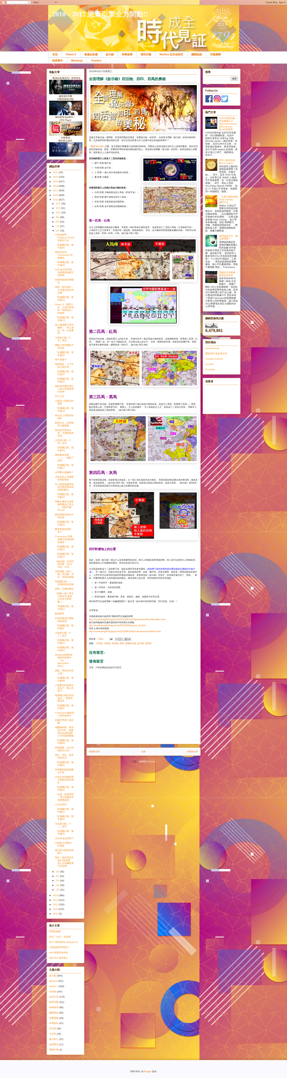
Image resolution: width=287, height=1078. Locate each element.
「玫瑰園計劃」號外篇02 (64, 817)
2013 (56, 900)
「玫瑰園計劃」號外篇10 (64, 641)
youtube (209, 364)
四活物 (115, 643)
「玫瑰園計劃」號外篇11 (64, 627)
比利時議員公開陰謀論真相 (64, 619)
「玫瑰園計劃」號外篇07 (64, 707)
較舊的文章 (192, 751)
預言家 (52, 1028)
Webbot (53, 981)
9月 (58, 217)
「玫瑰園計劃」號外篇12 (64, 607)
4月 (58, 876)
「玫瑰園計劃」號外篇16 (64, 495)
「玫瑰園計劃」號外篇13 (64, 555)
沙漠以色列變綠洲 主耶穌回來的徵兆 (64, 780)
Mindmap (77, 60)
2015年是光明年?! (64, 838)
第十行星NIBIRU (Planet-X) (63, 942)
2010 (56, 913)
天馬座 (99, 643)
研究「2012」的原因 (60, 936)
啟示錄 (110, 54)
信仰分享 (53, 996)
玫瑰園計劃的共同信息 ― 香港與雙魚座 (64, 698)
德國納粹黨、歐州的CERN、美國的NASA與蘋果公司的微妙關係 (64, 731)
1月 (58, 889)
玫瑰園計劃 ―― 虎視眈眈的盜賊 (64, 583)
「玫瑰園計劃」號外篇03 (64, 810)
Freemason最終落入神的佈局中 (64, 714)
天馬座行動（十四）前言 (63, 441)
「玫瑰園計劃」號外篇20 (64, 380)
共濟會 (52, 991)
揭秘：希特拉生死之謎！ (64, 672)
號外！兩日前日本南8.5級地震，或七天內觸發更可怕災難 (64, 861)
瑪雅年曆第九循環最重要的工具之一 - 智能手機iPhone (64, 505)
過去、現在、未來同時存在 (64, 756)
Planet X (71, 54)
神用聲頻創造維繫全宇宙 (64, 771)
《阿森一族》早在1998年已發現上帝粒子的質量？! (64, 597)
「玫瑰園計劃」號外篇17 (64, 466)
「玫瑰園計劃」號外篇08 (64, 679)
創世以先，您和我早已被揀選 (64, 424)
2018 (56, 186)
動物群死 (59, 613)
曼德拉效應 (91, 54)
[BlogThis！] (120, 639)
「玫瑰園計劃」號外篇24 (64, 298)
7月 (58, 226)
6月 (58, 230)
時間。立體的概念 (64, 588)
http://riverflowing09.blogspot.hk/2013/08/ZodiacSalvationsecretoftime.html (125, 631)
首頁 (55, 54)
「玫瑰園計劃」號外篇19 (64, 409)
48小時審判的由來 (58, 952)
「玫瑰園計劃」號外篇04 (64, 788)
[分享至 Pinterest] (129, 639)
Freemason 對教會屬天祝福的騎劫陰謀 (64, 539)
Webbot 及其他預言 (171, 54)
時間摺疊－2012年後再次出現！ (64, 749)
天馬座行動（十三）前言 (63, 634)
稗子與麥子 (61, 359)
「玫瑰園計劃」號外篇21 (64, 373)
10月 (58, 212)
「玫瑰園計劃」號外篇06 (64, 741)
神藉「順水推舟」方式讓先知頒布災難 (64, 290)
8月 (58, 221)
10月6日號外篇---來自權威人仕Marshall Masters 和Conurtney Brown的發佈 (228, 124)
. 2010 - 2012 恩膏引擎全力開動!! (98, 14)
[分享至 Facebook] (126, 639)
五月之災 (59, 396)
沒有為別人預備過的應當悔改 (64, 478)
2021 (56, 172)
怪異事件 (57, 60)
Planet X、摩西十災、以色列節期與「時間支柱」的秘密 (64, 308)
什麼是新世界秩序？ (59, 947)
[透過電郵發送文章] (110, 639)
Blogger (147, 1071)
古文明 (52, 1033)
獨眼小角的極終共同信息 (64, 346)
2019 (56, 181)
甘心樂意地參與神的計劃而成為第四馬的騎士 (64, 487)
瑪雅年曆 (53, 1049)
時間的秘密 (55, 931)
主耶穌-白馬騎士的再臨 (63, 844)
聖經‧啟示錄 (97, 146)
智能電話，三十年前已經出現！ (64, 365)
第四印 (148, 643)
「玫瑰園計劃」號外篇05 (64, 763)
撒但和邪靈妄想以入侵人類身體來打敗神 (64, 389)
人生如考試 (61, 804)
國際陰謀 (196, 54)
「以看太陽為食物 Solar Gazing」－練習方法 (228, 199)
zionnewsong (212, 348)
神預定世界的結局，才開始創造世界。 (64, 433)
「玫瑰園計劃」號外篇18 (64, 449)
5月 (58, 871)
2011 (55, 909)
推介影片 (53, 1039)
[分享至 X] (123, 639)
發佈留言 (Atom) (147, 761)
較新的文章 (94, 751)
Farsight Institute (214, 358)
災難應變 (215, 54)
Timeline (96, 60)
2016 (56, 195)
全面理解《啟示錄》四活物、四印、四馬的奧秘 (64, 574)
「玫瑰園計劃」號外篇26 (64, 246)
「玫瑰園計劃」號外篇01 (64, 832)
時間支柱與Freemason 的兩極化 (64, 255)
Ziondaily (210, 369)
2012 (56, 904)
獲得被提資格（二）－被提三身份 (64, 458)
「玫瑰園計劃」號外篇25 (64, 263)
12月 (58, 203)
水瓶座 (107, 643)
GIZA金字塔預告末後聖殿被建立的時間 (64, 272)
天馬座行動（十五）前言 (63, 339)
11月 (58, 208)
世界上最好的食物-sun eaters (227, 161)
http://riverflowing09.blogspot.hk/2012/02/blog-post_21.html (117, 625)
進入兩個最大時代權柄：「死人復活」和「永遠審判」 (64, 328)
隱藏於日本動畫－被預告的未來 (228, 274)
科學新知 (53, 1023)
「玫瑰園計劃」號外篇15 (64, 523)
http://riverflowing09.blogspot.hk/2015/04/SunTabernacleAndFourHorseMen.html (127, 619)
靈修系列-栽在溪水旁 (216, 353)
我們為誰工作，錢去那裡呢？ (228, 237)
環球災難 (146, 54)
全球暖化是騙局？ (64, 472)
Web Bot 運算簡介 (58, 958)
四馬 (122, 643)
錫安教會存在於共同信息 (64, 516)
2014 (56, 895)
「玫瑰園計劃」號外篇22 (64, 353)
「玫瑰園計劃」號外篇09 (64, 649)
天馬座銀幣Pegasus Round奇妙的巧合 (64, 237)
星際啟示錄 (130, 643)
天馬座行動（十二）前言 (63, 825)
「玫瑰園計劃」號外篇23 (64, 319)
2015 (56, 199)
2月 (58, 885)
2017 (56, 190)
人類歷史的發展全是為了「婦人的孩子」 (64, 688)
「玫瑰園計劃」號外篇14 (64, 548)
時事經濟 (127, 54)
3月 (58, 880)
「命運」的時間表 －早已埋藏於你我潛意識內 (64, 797)
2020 (56, 176)
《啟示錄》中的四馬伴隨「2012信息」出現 (64, 564)
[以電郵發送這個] (116, 639)
